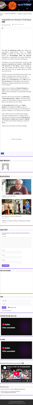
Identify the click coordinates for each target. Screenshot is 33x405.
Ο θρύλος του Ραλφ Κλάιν (9, 196)
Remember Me (12, 307)
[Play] (3, 381)
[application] (16, 326)
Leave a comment (7, 25)
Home (1, 13)
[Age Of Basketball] (16, 5)
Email (3, 255)
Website (3, 260)
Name (3, 250)
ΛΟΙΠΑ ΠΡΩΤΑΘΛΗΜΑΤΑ (10, 13)
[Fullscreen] (30, 381)
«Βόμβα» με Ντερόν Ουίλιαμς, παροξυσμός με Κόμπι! (16, 221)
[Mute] (27, 381)
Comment (4, 236)
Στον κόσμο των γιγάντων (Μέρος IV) (12, 216)
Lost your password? (6, 310)
